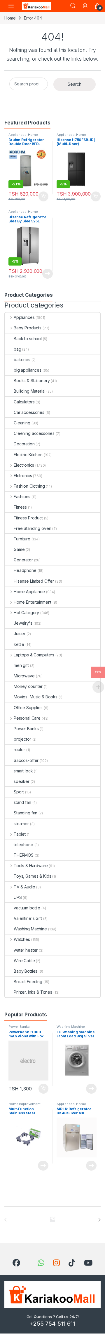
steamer (21, 823)
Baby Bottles (25, 971)
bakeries (22, 359)
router (19, 749)
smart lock (23, 770)
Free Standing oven (32, 528)
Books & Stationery (32, 380)
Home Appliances (71, 136)
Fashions (22, 496)
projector (22, 739)
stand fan (22, 802)
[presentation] (99, 1220)
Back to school (28, 338)
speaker (21, 781)
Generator (23, 559)
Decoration (24, 443)
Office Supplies (28, 707)
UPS (18, 897)
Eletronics (23, 475)
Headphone (25, 570)
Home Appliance (23, 136)
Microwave (24, 675)
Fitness (20, 507)
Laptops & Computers (34, 654)
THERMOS (24, 855)
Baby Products (27, 327)
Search (73, 6)
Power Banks (26, 728)
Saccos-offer (26, 760)
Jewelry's (23, 623)
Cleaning (22, 422)
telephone (23, 844)
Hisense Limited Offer (34, 581)
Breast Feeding (28, 981)
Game (19, 549)
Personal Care (27, 718)
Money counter (28, 686)
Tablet (20, 834)
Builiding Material (29, 391)
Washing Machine (30, 928)
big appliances (27, 370)
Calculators (24, 401)
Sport (19, 791)
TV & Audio (24, 886)
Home (9, 17)
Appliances (17, 135)
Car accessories (29, 412)
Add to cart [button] (43, 196)
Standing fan (25, 812)
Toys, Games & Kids (32, 876)
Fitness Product (28, 517)
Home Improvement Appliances (24, 1105)
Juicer (19, 633)
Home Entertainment (32, 602)
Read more (47, 274)
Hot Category (26, 612)
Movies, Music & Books (35, 696)
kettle (19, 644)
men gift (21, 665)
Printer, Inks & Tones (33, 992)
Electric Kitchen (28, 454)
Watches (22, 939)
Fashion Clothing (29, 486)
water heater (26, 950)
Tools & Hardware (31, 865)
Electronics (24, 465)
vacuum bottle (27, 907)
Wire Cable (24, 960)
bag (17, 349)
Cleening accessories (34, 433)
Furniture (22, 538)
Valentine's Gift (28, 918)
